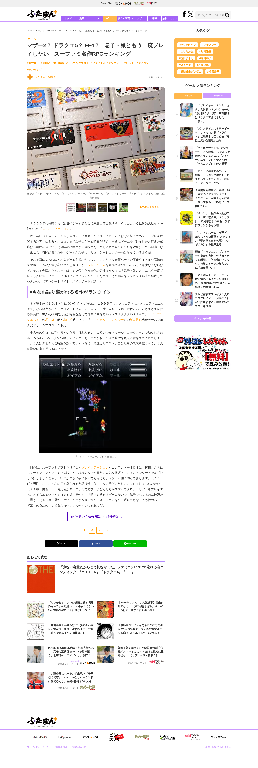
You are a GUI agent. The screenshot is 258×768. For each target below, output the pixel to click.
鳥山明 (67, 319)
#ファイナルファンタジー (106, 62)
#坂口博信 (58, 62)
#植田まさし (186, 58)
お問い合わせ (78, 747)
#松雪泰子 (213, 71)
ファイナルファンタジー (107, 319)
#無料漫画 (205, 51)
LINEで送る (132, 543)
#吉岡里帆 (203, 64)
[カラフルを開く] (218, 737)
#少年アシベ (209, 44)
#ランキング (34, 69)
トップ (68, 18)
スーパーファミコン (55, 228)
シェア (97, 543)
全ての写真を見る (149, 207)
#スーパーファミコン (136, 62)
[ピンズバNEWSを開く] (116, 737)
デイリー (188, 96)
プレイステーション (95, 467)
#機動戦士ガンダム (190, 71)
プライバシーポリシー (39, 747)
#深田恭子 (205, 58)
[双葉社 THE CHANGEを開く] (123, 3)
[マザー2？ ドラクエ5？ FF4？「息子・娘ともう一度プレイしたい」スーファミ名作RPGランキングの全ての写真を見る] (70, 207)
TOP (29, 30)
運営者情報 (61, 747)
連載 (154, 18)
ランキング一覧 (202, 318)
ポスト (63, 543)
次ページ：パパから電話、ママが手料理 (94, 516)
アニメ (96, 18)
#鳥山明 (45, 62)
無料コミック (169, 18)
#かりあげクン (187, 44)
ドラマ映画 (124, 18)
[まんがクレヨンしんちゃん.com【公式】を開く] (39, 737)
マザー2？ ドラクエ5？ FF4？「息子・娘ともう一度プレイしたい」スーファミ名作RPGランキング (96, 30)
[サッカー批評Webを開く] (139, 3)
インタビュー (139, 18)
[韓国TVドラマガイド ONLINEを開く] (152, 3)
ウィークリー (217, 96)
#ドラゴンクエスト (77, 62)
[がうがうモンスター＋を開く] (65, 737)
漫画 (81, 18)
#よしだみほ (186, 51)
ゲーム (110, 18)
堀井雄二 (51, 319)
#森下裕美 (185, 64)
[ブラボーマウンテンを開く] (167, 737)
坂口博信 (136, 319)
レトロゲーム (96, 265)
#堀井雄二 (33, 62)
